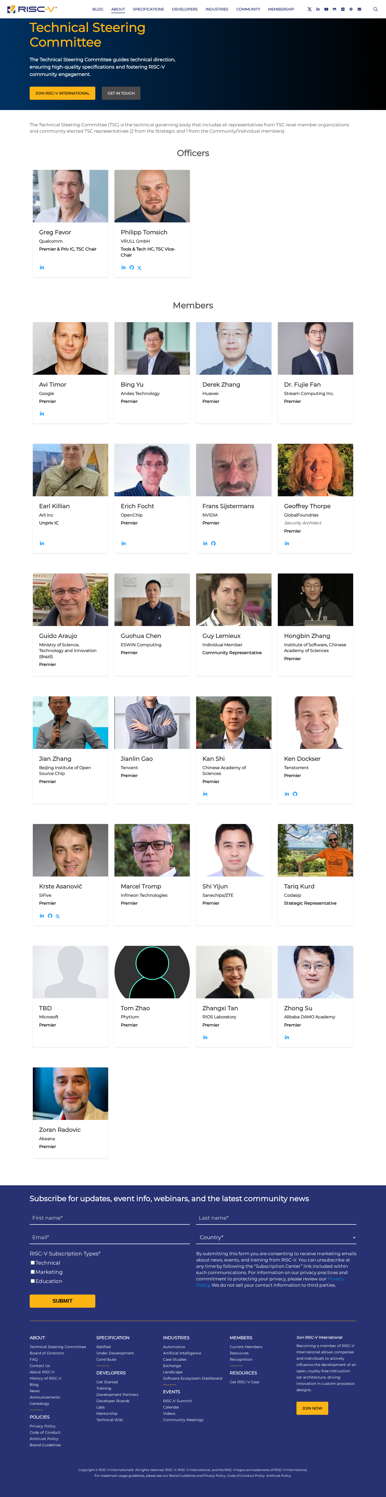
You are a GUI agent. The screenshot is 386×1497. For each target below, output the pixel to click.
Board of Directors (47, 1353)
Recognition (241, 1359)
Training (103, 1388)
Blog (34, 1384)
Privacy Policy (43, 1426)
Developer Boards (112, 1401)
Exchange (172, 1365)
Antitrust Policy (44, 1438)
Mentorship (106, 1413)
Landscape (172, 1372)
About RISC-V (42, 1372)
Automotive (174, 1346)
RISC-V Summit (177, 1401)
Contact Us (40, 1365)
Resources (239, 1353)
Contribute (106, 1359)
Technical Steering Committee (58, 1346)
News (35, 1391)
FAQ (34, 1359)
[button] (62, 93)
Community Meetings (183, 1419)
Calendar (171, 1407)
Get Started (107, 1382)
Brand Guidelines (45, 1445)
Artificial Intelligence (182, 1353)
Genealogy (39, 1403)
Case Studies (174, 1359)
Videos (169, 1413)
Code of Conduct (45, 1432)
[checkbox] (110, 1272)
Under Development (115, 1353)
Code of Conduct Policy (246, 1476)
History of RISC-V (45, 1378)
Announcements (45, 1397)
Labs (100, 1407)
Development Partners (117, 1394)
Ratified (103, 1346)
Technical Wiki (109, 1419)
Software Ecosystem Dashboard (192, 1378)
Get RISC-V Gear (245, 1382)
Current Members (246, 1346)
